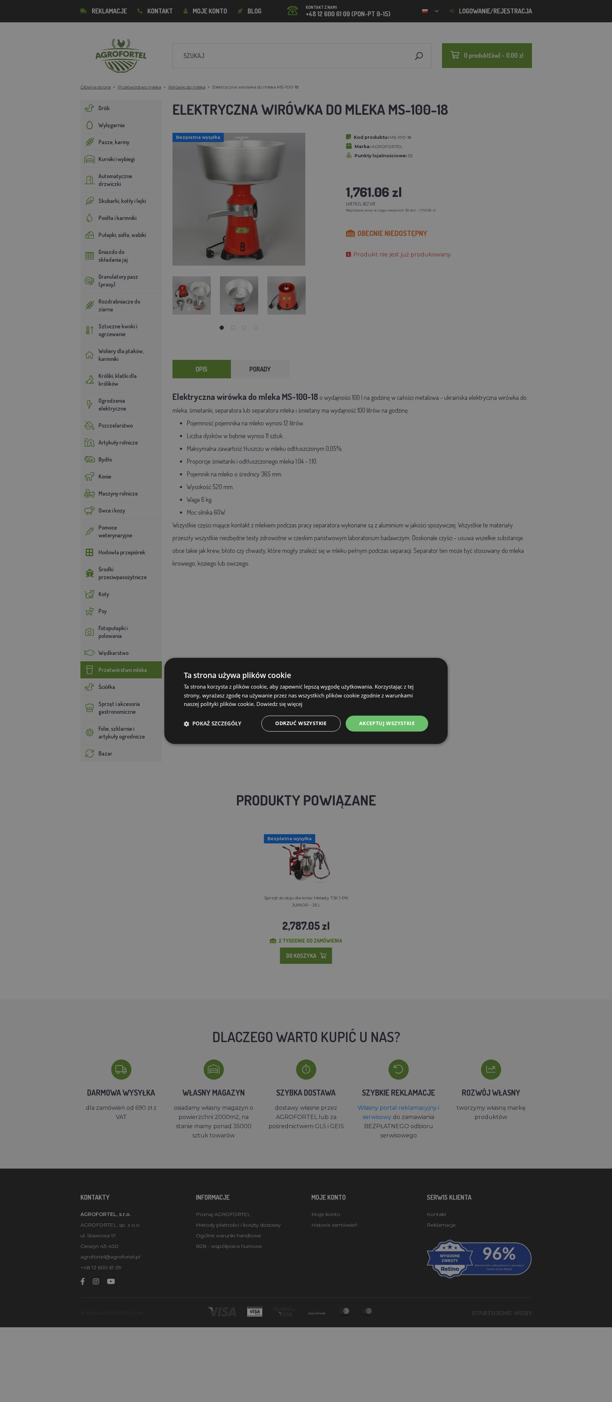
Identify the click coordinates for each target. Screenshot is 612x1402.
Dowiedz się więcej (279, 704)
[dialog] (306, 701)
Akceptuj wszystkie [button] (387, 723)
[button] (212, 724)
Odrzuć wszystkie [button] (301, 723)
